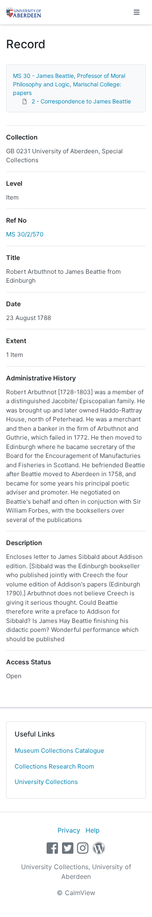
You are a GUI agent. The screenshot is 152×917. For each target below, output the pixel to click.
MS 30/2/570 (24, 234)
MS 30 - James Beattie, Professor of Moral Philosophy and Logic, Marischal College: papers (69, 84)
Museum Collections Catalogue (59, 750)
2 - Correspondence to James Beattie (81, 101)
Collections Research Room (54, 766)
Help (93, 830)
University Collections (46, 782)
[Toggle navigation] (137, 12)
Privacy (69, 830)
